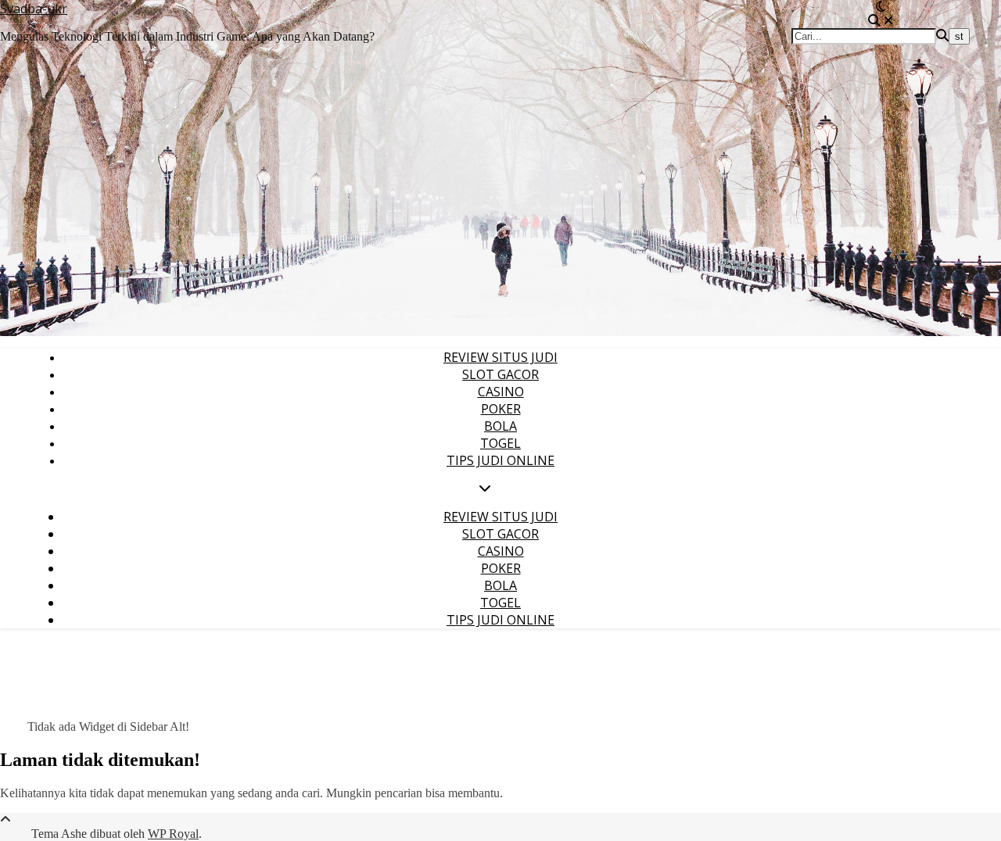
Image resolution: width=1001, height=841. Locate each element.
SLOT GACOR (500, 374)
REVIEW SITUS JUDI (500, 357)
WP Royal (173, 833)
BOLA (500, 426)
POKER (501, 408)
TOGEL (500, 443)
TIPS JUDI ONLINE (500, 460)
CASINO (501, 391)
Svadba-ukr (33, 8)
